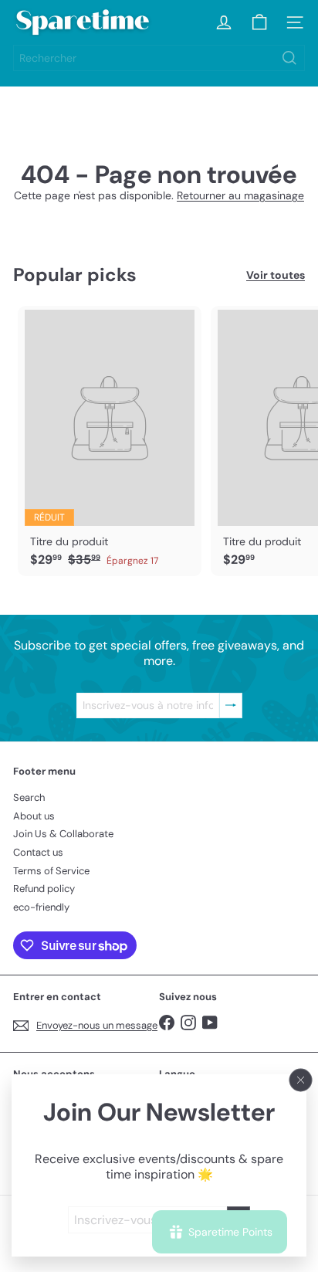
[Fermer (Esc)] (301, 1080)
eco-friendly (41, 907)
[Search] (289, 58)
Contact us (38, 852)
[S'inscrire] (230, 705)
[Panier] (259, 22)
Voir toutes (275, 275)
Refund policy (44, 888)
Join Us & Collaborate (63, 833)
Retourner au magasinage (240, 195)
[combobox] (159, 58)
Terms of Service (51, 870)
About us (34, 816)
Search (29, 797)
